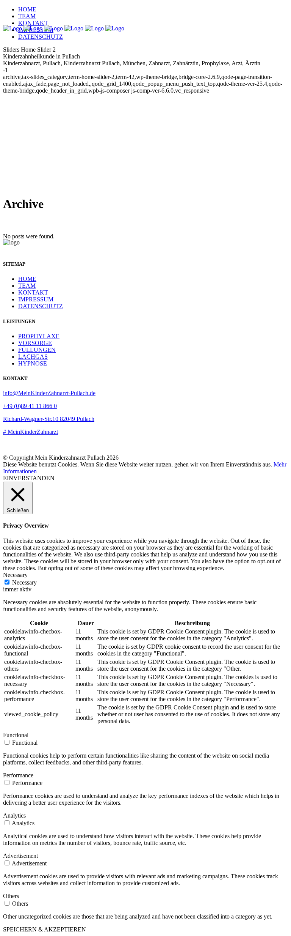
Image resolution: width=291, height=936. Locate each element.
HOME (27, 279)
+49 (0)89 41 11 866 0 (30, 406)
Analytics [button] (14, 815)
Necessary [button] (15, 575)
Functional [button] (15, 735)
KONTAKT (33, 292)
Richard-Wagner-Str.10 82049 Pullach (48, 419)
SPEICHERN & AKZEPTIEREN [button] (44, 929)
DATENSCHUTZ (40, 306)
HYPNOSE (32, 363)
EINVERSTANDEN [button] (29, 478)
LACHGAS (33, 356)
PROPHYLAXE (38, 336)
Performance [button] (18, 775)
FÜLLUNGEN (37, 350)
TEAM (27, 285)
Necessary (24, 582)
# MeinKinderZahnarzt (30, 432)
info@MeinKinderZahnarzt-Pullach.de (49, 393)
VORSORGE (35, 343)
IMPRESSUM (35, 299)
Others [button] (11, 896)
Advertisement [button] (20, 855)
